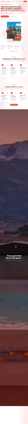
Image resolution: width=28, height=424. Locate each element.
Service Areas (16, 1)
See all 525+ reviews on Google (14, 51)
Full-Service (5, 1)
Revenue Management (8, 1)
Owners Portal (22, 1)
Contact (25, 1)
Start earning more (13, 104)
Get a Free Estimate (4, 16)
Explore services (12, 16)
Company (13, 1)
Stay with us (19, 1)
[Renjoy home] (2, 1)
